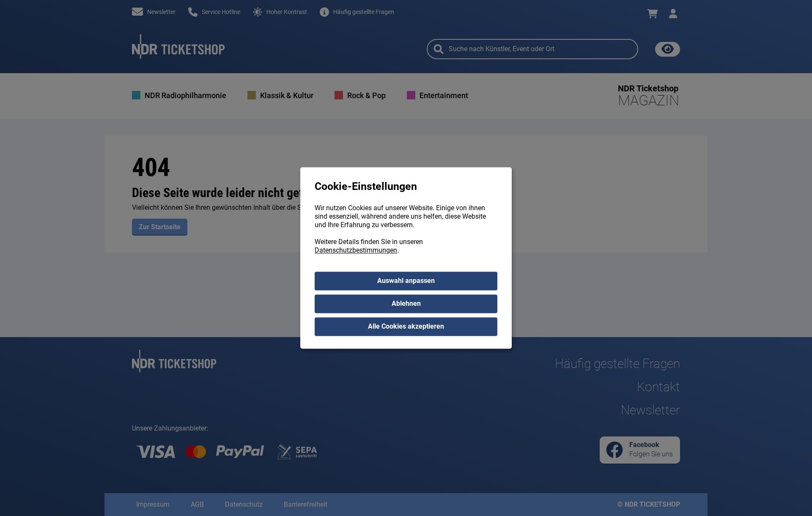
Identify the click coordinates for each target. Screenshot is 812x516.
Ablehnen (406, 304)
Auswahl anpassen (406, 281)
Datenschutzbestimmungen (356, 251)
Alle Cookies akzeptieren (406, 327)
